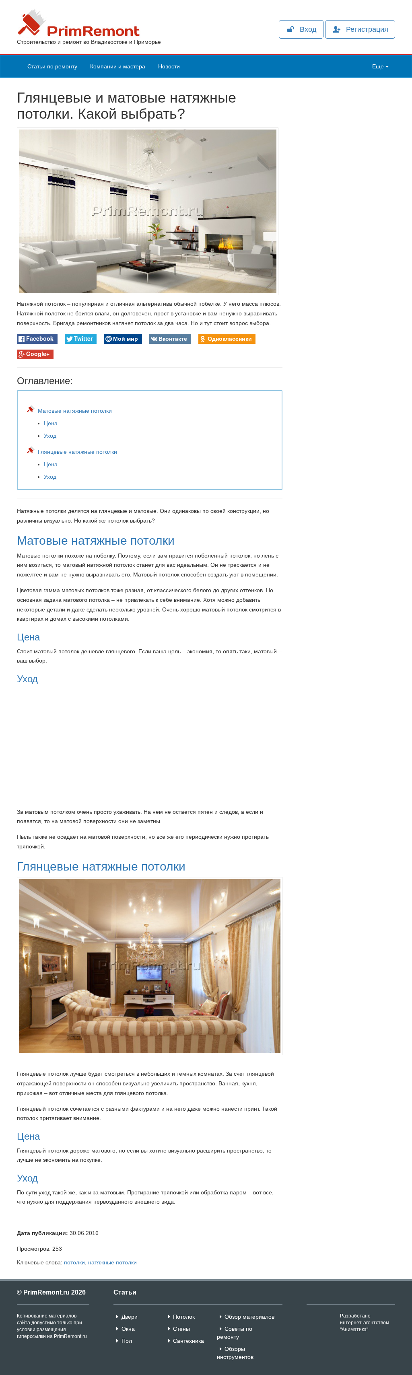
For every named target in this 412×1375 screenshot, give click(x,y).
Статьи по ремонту (52, 66)
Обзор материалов (249, 1316)
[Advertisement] (345, 186)
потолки (74, 1262)
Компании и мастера (117, 66)
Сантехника (188, 1341)
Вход (308, 29)
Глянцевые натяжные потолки (77, 452)
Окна (128, 1329)
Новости (169, 66)
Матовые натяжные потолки (75, 411)
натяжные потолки (112, 1262)
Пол (127, 1341)
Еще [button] (378, 66)
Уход (50, 435)
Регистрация (367, 29)
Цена (51, 423)
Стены (181, 1329)
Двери (130, 1316)
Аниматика (354, 1329)
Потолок (184, 1316)
